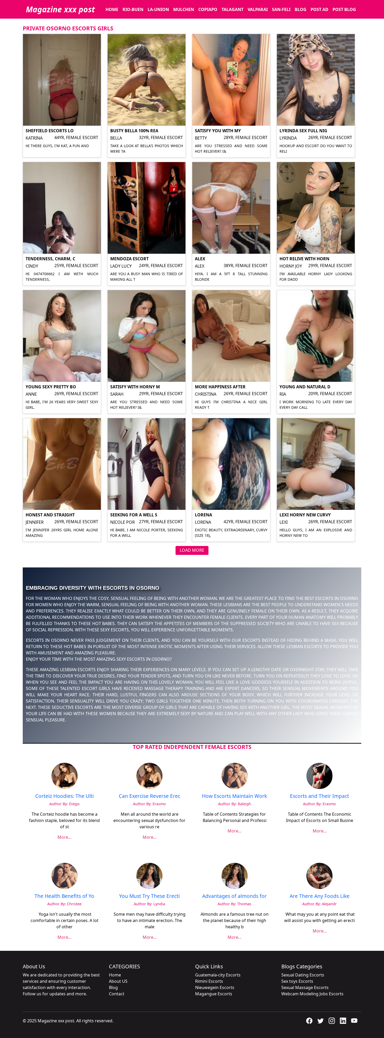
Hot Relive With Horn (304, 259)
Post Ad (319, 9)
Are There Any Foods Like (320, 895)
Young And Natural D (305, 387)
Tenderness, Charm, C (50, 259)
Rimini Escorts (209, 981)
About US (118, 981)
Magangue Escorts (213, 994)
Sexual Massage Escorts (305, 987)
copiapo (207, 9)
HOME (112, 9)
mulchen (183, 9)
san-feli (281, 9)
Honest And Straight (50, 515)
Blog (300, 9)
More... (64, 837)
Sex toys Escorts (297, 981)
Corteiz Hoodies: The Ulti (64, 795)
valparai (258, 9)
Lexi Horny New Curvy (305, 515)
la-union (158, 9)
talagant (232, 9)
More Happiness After (220, 387)
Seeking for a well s (133, 515)
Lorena (203, 515)
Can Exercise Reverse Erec (149, 795)
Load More (192, 550)
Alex (200, 259)
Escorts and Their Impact (319, 795)
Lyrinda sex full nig (303, 131)
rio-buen (133, 9)
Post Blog (344, 9)
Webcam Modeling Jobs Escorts (312, 994)
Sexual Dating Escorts (302, 975)
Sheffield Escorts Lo (50, 131)
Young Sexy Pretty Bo (51, 387)
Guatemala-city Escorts (218, 975)
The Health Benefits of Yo (64, 895)
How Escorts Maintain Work (234, 795)
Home (115, 975)
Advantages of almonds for (234, 895)
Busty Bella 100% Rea (134, 131)
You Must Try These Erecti (149, 895)
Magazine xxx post (60, 9)
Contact (116, 994)
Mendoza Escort (129, 259)
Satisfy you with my (218, 131)
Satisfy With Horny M (135, 387)
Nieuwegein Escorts (214, 987)
